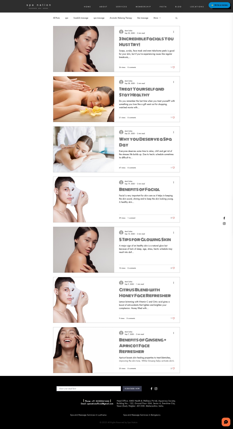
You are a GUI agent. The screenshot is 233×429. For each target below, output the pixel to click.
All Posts (56, 18)
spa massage (99, 18)
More (156, 18)
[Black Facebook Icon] (224, 218)
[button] (176, 18)
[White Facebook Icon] (151, 388)
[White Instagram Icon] (156, 388)
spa (66, 18)
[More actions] (174, 31)
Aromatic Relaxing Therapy (121, 18)
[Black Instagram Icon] (224, 223)
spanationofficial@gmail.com (100, 403)
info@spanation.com (71, 400)
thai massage (142, 18)
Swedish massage (80, 18)
